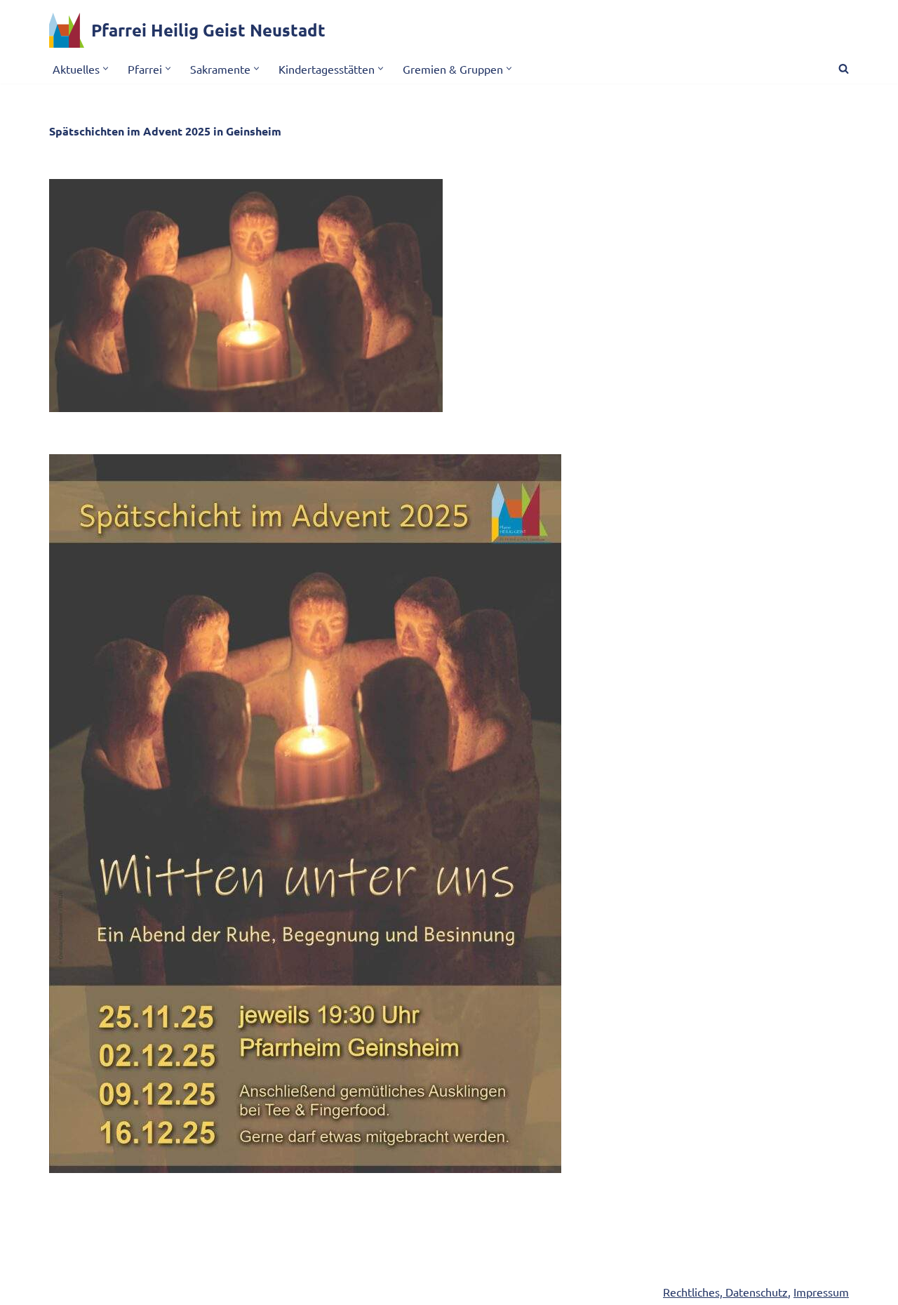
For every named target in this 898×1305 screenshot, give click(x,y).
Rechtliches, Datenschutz (725, 1292)
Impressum (821, 1292)
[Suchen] (843, 68)
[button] (105, 68)
